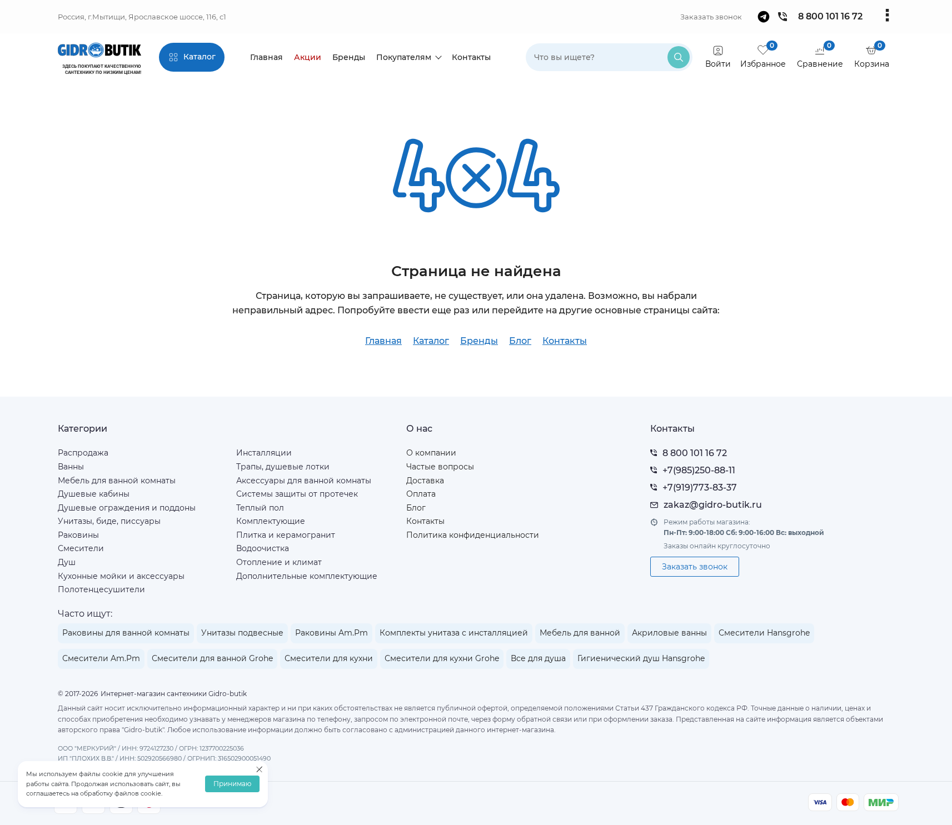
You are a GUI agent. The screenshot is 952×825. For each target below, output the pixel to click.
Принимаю (232, 784)
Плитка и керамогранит (285, 535)
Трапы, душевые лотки (283, 467)
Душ (67, 562)
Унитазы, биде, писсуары (109, 521)
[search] (678, 57)
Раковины (78, 535)
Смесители (81, 548)
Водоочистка (262, 548)
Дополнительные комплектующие (306, 576)
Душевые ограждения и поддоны (127, 508)
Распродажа (83, 453)
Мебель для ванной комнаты (117, 481)
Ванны (71, 467)
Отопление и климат (279, 562)
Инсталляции (264, 453)
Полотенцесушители (101, 589)
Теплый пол (260, 508)
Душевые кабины (93, 494)
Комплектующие (270, 521)
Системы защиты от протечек (297, 494)
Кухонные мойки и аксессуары (121, 576)
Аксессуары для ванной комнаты (303, 481)
